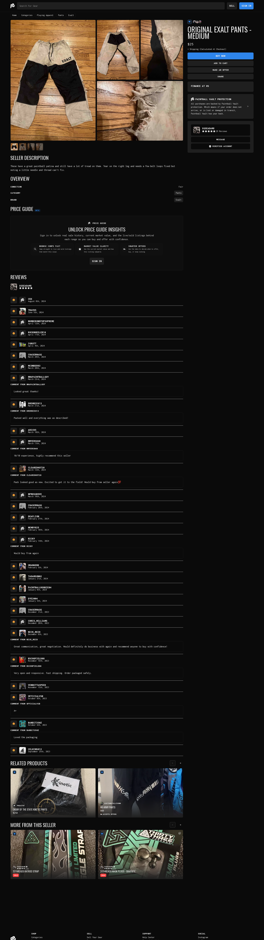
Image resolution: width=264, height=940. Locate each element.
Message (220, 139)
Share (221, 76)
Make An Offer (221, 70)
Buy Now (220, 56)
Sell (232, 5)
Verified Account (222, 146)
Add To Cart (220, 63)
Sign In (246, 5)
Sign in (97, 261)
